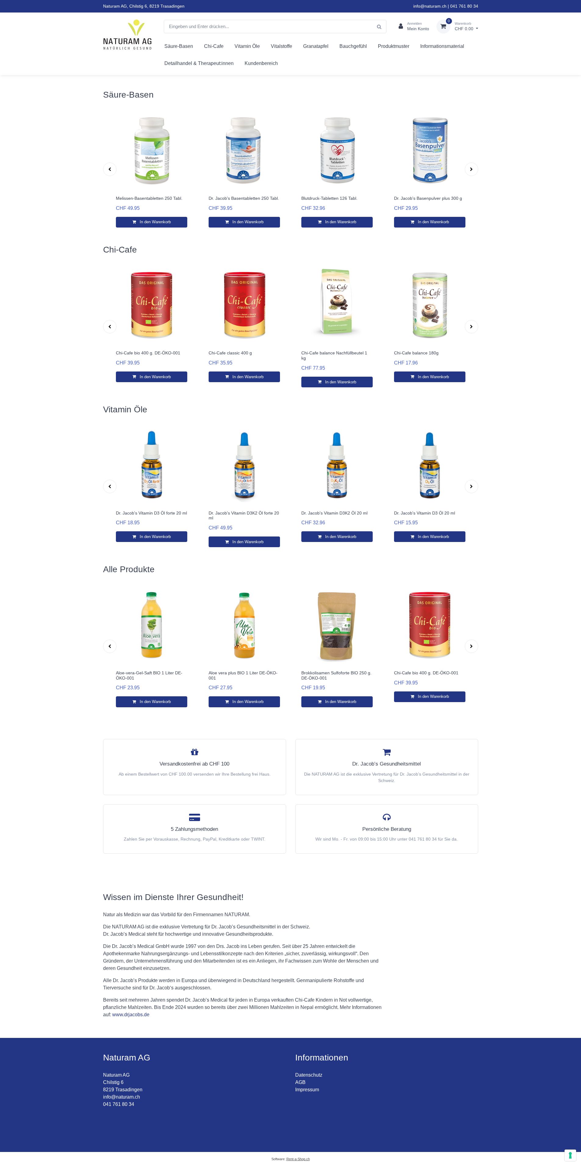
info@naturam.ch (430, 6)
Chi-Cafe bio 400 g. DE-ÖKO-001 (148, 352)
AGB (300, 1082)
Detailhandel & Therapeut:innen (199, 63)
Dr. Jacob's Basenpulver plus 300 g (428, 198)
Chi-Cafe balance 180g (416, 352)
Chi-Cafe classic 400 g (230, 352)
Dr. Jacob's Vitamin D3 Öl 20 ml (424, 513)
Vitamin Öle (247, 46)
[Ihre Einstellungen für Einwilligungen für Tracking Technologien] (570, 1155)
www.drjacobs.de (130, 1014)
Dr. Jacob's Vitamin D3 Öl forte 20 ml (151, 513)
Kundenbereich (261, 63)
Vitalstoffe (281, 46)
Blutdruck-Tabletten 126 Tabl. (329, 198)
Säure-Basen (178, 46)
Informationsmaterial (442, 46)
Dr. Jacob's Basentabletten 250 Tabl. (244, 198)
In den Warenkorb (154, 222)
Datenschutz (308, 1075)
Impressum (307, 1089)
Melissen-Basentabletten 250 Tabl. (149, 198)
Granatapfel (315, 46)
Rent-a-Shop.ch (298, 1159)
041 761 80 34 (464, 6)
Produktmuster (393, 46)
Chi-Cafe (214, 46)
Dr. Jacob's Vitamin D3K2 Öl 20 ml (334, 513)
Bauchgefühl (353, 46)
